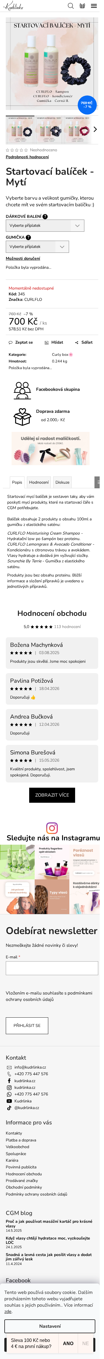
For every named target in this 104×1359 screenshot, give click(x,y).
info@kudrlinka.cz (30, 1067)
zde (8, 1311)
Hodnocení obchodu (52, 613)
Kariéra (12, 1160)
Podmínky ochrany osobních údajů (36, 1194)
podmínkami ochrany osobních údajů (49, 996)
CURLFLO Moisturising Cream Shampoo (43, 533)
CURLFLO (33, 299)
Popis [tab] (17, 482)
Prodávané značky (22, 1180)
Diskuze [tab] (62, 482)
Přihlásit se (27, 1025)
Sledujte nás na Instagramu (53, 838)
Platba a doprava (21, 1140)
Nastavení (50, 1326)
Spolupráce (16, 1154)
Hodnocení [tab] (39, 482)
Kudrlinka (22, 1101)
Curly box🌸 (62, 354)
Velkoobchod (17, 1147)
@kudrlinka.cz (26, 1108)
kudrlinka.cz (24, 1081)
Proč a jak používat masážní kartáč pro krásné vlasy (49, 1223)
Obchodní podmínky (24, 1187)
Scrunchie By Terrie (24, 561)
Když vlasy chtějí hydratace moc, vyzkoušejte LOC (48, 1240)
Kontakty (14, 1133)
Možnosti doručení (23, 258)
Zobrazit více (52, 795)
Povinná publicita (21, 1167)
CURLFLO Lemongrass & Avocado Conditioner (49, 544)
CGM (11, 508)
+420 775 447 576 (31, 1074)
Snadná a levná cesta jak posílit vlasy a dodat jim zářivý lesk (49, 1257)
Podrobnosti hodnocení (27, 157)
